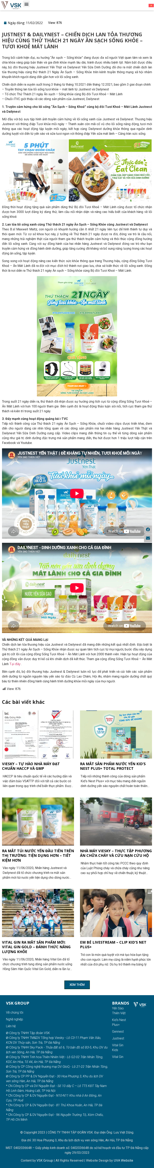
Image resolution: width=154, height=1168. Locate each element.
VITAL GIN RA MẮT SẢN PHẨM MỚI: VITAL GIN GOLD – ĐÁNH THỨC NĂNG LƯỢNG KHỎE (36, 947)
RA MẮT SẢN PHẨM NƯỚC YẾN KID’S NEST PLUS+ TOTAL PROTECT (113, 766)
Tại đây (14, 664)
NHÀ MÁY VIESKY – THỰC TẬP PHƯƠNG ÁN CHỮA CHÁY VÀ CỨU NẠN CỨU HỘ (116, 853)
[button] (26, 4)
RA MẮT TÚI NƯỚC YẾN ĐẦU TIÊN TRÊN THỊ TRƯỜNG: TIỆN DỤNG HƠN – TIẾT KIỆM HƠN (38, 855)
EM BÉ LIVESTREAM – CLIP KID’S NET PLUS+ (113, 944)
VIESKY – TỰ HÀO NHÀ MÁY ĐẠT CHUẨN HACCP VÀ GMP (31, 766)
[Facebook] (148, 530)
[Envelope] (148, 538)
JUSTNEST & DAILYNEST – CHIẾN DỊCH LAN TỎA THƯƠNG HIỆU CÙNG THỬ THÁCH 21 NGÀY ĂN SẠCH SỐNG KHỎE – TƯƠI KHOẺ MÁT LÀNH (72, 40)
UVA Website (123, 1160)
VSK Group (45, 1160)
